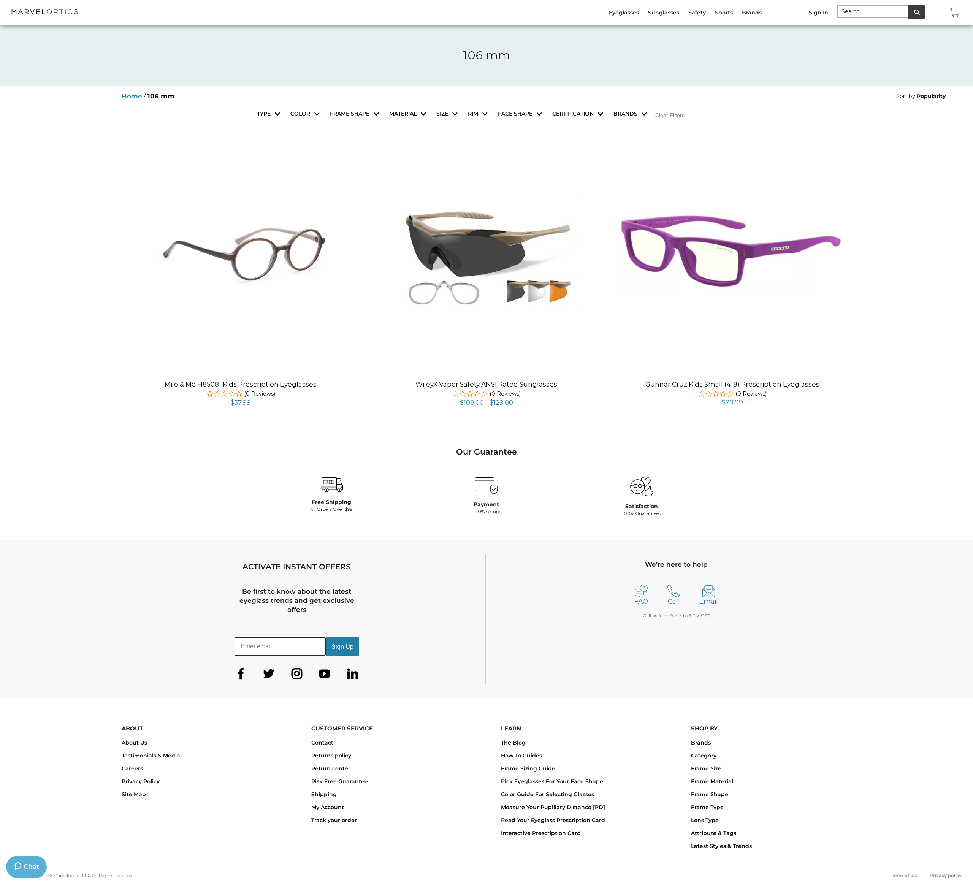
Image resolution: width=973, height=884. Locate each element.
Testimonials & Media (151, 755)
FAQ (641, 601)
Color (300, 113)
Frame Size (706, 768)
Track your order (334, 820)
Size (442, 113)
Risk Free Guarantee (339, 781)
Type (264, 113)
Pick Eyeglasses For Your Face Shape (552, 781)
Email (708, 601)
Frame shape (349, 113)
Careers (132, 768)
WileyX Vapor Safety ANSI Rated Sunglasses (486, 384)
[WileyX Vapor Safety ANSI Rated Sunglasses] (486, 194)
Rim (473, 113)
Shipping (324, 794)
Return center (330, 768)
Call (674, 601)
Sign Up (342, 646)
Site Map (134, 794)
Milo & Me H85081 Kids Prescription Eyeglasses (241, 384)
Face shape (515, 113)
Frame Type (707, 807)
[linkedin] (353, 674)
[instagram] (297, 674)
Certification (573, 113)
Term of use (905, 875)
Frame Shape (709, 794)
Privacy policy (946, 875)
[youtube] (324, 674)
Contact (322, 742)
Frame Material (712, 781)
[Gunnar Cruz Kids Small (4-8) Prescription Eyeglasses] (732, 211)
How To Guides (521, 755)
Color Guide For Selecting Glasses (547, 794)
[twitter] (269, 674)
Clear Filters (670, 115)
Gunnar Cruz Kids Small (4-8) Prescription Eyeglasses (732, 384)
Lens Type (705, 820)
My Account (327, 807)
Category (703, 755)
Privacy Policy (141, 781)
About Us (134, 742)
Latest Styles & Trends (721, 846)
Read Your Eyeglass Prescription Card (553, 820)
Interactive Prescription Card (541, 833)
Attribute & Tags (713, 833)
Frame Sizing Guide (528, 768)
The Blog (513, 742)
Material (403, 113)
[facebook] (241, 674)
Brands (625, 113)
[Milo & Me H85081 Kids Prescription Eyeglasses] (241, 158)
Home (132, 96)
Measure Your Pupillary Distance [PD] (553, 807)
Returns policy (331, 755)
